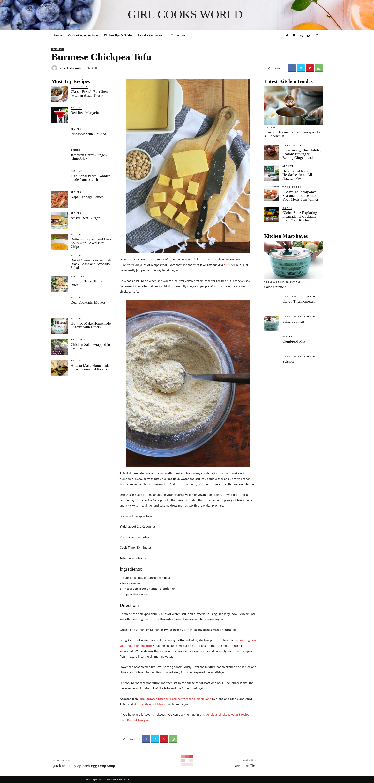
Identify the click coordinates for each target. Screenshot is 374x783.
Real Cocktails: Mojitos (88, 302)
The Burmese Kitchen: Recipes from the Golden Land (175, 698)
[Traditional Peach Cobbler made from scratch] (59, 178)
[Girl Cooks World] (54, 68)
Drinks (75, 150)
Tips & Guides (273, 127)
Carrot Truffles (244, 766)
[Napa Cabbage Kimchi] (59, 199)
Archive (76, 108)
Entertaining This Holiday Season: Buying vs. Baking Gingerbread (301, 154)
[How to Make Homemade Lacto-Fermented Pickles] (59, 368)
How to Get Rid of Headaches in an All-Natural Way (297, 174)
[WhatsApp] (319, 68)
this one (229, 265)
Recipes (57, 49)
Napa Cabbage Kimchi (88, 197)
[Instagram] (293, 35)
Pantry (287, 337)
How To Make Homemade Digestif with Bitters (91, 325)
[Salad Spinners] (293, 260)
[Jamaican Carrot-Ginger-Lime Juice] (59, 157)
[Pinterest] (310, 68)
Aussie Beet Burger (85, 218)
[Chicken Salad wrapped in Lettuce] (59, 347)
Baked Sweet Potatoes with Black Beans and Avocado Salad (91, 264)
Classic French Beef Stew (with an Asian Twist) (89, 93)
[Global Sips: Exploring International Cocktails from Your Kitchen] (271, 214)
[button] (317, 35)
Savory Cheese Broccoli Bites (89, 283)
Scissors (288, 361)
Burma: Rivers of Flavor (150, 704)
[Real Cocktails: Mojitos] (59, 305)
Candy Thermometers (298, 301)
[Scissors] (271, 363)
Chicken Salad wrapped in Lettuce (90, 346)
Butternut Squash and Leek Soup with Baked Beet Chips (91, 243)
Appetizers (78, 276)
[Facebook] (286, 35)
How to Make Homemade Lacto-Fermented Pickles (90, 367)
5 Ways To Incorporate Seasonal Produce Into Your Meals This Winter (300, 195)
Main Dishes (79, 87)
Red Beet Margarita (85, 113)
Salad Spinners (275, 287)
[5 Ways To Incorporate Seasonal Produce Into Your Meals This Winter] (271, 193)
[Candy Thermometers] (271, 303)
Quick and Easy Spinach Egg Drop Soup (83, 766)
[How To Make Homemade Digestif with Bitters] (59, 326)
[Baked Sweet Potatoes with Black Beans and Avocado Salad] (59, 263)
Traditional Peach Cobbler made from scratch (90, 178)
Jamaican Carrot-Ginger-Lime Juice (89, 157)
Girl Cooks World (72, 68)
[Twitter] (301, 68)
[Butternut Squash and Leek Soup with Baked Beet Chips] (59, 242)
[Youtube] (308, 35)
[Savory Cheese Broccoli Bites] (59, 284)
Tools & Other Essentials (282, 282)
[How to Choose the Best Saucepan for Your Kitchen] (293, 105)
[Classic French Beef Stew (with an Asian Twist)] (59, 94)
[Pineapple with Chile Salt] (59, 136)
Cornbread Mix (293, 341)
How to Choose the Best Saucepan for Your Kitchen (292, 134)
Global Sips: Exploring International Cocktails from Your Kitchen (299, 216)
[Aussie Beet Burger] (59, 220)
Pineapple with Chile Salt (89, 134)
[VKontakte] (300, 35)
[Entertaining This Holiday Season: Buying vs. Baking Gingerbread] (271, 152)
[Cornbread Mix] (271, 343)
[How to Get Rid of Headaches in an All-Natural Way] (271, 173)
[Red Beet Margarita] (59, 115)
